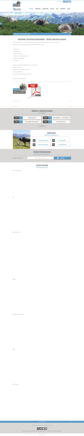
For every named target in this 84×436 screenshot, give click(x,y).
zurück (70, 101)
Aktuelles (31, 8)
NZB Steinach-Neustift (61, 121)
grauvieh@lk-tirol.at (58, 431)
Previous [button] (1, 24)
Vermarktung (37, 8)
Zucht (57, 8)
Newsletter (34, 425)
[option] (42, 23)
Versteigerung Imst (32, 118)
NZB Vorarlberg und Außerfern (32, 121)
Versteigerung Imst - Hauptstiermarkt (61, 118)
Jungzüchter (62, 8)
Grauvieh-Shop (40, 425)
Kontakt (50, 425)
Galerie (68, 8)
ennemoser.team (44, 434)
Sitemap (57, 1)
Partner (46, 425)
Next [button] (83, 24)
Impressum (60, 1)
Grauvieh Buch (45, 8)
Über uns (52, 8)
